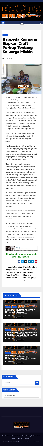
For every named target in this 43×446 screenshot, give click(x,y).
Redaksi (28, 442)
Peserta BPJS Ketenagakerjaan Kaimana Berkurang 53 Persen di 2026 (20, 359)
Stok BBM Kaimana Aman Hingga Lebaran (20, 311)
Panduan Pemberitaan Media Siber (13, 442)
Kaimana (5, 34)
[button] (40, 23)
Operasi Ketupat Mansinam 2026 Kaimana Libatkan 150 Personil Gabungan (21, 335)
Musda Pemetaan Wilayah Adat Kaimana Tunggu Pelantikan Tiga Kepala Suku (14, 272)
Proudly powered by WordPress (11, 436)
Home (13, 438)
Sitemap (36, 442)
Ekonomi (8, 307)
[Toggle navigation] (22, 22)
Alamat (20, 438)
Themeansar (36, 436)
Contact (27, 438)
